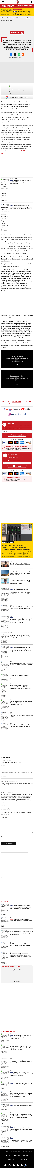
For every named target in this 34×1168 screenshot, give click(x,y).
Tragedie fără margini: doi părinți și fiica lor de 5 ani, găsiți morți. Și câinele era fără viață (21, 725)
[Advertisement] (17, 503)
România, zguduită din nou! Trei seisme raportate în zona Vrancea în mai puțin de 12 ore (21, 677)
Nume (2, 836)
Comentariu (4, 817)
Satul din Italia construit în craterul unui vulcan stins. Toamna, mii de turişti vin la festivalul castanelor (20, 573)
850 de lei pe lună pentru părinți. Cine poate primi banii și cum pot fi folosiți (21, 1084)
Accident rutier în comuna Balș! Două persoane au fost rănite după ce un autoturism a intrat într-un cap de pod (22, 13)
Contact (8, 1155)
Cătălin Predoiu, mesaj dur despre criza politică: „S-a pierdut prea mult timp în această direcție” (21, 715)
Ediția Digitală (23, 1159)
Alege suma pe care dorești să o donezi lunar (12, 428)
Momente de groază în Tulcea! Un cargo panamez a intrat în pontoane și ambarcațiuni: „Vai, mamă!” (21, 1129)
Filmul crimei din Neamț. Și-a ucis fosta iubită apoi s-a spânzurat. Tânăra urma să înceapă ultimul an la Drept (21, 1074)
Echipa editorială (15, 1151)
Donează (18, 466)
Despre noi (5, 1151)
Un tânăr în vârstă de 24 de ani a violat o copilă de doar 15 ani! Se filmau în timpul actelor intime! (21, 608)
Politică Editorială (27, 1151)
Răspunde (3, 765)
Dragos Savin (13, 60)
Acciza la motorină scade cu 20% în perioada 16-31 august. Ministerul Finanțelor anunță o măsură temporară (16, 547)
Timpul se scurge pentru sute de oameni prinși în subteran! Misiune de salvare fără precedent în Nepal (21, 921)
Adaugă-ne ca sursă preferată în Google (18, 97)
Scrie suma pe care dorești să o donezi (11, 460)
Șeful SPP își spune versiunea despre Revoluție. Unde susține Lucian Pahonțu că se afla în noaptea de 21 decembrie (21, 703)
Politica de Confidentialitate (21, 1155)
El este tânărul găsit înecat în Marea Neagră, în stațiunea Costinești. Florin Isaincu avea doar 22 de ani (21, 1037)
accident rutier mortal (7, 394)
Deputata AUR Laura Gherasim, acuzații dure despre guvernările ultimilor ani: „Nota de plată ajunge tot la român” (21, 1048)
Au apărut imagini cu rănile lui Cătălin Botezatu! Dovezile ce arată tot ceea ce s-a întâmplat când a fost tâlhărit (20, 565)
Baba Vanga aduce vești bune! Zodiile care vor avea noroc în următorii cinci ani (21, 1106)
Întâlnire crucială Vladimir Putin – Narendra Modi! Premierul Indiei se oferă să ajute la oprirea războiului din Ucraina (21, 1095)
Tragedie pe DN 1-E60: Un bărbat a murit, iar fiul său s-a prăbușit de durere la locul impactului (20, 182)
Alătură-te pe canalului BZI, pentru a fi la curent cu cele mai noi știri (17, 403)
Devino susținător (18, 435)
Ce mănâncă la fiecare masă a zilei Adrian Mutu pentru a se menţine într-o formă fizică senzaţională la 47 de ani (20, 582)
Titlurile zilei (21, 60)
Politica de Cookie (11, 1159)
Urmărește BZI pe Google (18, 90)
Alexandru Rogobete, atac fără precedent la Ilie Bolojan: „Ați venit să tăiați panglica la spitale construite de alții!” (21, 665)
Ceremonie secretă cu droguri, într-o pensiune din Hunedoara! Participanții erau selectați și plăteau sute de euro (21, 1061)
